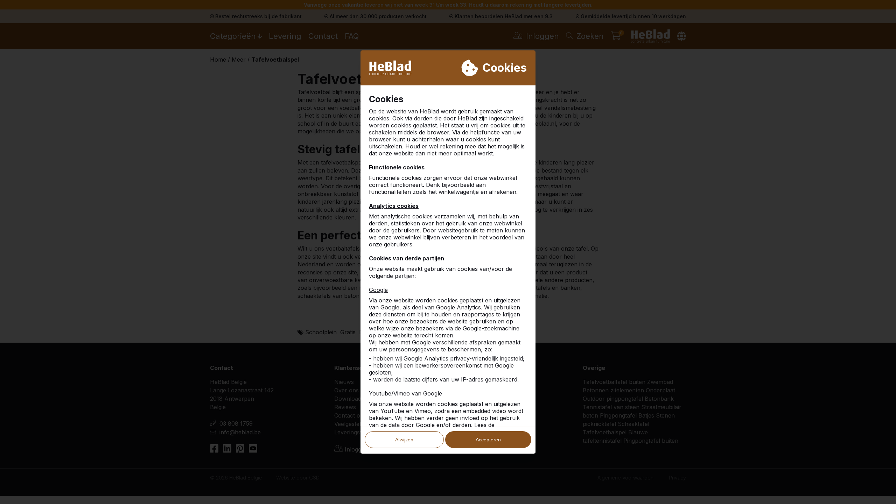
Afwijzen (404, 439)
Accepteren (488, 439)
